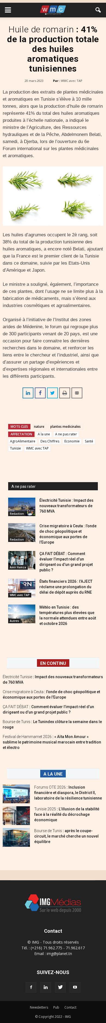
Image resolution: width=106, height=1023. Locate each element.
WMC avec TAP (71, 81)
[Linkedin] (45, 987)
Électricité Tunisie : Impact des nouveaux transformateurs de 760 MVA (66, 505)
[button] (98, 10)
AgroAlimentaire (22, 441)
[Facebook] (31, 987)
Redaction (17, 514)
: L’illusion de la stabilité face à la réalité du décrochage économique (66, 814)
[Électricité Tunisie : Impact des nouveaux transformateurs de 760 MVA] (21, 507)
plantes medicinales (65, 426)
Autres (14, 621)
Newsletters (39, 1007)
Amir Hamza (18, 567)
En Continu (53, 663)
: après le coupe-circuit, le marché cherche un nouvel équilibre (66, 836)
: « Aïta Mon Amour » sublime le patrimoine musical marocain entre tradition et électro (52, 742)
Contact (70, 1007)
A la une (44, 434)
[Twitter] (60, 987)
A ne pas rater (66, 434)
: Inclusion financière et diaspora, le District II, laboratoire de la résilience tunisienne (68, 792)
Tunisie (15, 448)
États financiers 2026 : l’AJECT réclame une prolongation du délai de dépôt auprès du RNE (65, 586)
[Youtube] (75, 987)
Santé (89, 441)
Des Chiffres (49, 441)
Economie (72, 441)
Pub (56, 1007)
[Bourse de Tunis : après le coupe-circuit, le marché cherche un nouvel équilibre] (16, 837)
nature (39, 426)
